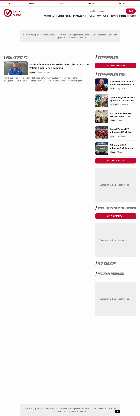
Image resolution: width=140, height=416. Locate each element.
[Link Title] (16, 68)
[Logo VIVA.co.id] (14, 12)
